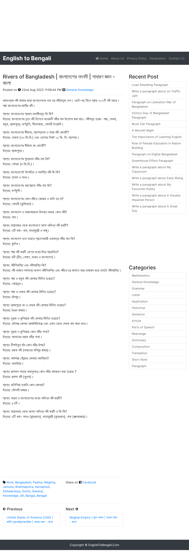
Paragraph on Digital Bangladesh (155, 154)
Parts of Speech (143, 327)
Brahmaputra (24, 487)
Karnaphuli (42, 487)
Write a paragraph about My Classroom (151, 169)
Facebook (89, 482)
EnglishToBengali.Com (103, 545)
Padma (37, 482)
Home (104, 58)
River (10, 482)
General (37, 491)
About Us (117, 58)
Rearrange (139, 333)
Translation (139, 353)
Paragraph (139, 366)
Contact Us (177, 58)
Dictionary (139, 340)
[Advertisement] (94, 26)
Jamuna (8, 487)
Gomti (26, 491)
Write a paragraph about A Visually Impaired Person (156, 198)
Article (136, 321)
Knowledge (10, 495)
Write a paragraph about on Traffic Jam (156, 93)
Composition (141, 346)
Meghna (49, 482)
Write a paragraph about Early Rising (157, 178)
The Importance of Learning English (157, 137)
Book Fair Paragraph (146, 124)
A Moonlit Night (143, 130)
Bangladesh (23, 482)
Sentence (138, 314)
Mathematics (141, 275)
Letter (136, 295)
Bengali (42, 495)
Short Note (139, 359)
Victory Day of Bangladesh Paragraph (150, 115)
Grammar (138, 288)
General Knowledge (79, 90)
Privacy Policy (137, 58)
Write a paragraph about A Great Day (155, 208)
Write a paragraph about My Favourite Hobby (151, 187)
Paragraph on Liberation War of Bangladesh (154, 104)
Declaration (158, 58)
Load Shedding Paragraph (150, 85)
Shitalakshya (11, 491)
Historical (138, 308)
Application (140, 301)
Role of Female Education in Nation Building (156, 145)
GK (22, 495)
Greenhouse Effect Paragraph (152, 160)
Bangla (30, 495)
